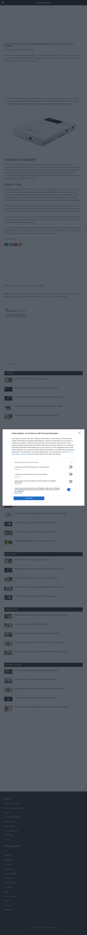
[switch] (70, 466)
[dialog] (43, 467)
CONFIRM (29, 498)
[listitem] (43, 462)
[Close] (80, 434)
